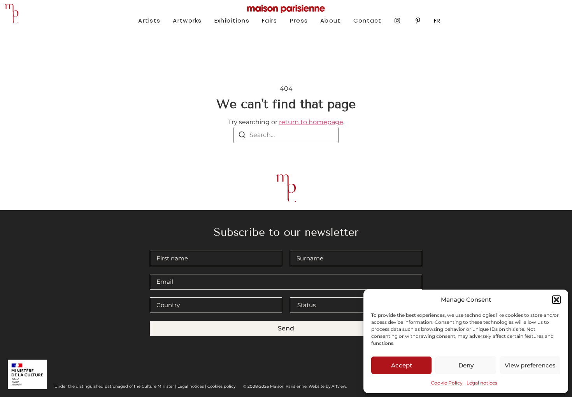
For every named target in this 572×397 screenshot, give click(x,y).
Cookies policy (221, 386)
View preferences (530, 365)
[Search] (242, 136)
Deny (466, 365)
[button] (556, 300)
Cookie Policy (447, 383)
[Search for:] (286, 135)
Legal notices (482, 383)
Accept (401, 365)
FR (437, 20)
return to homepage (311, 122)
